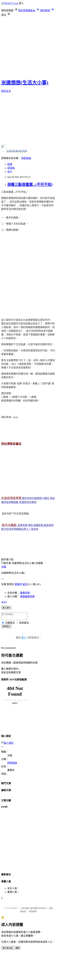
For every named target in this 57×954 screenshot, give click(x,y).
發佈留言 (6, 626)
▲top (4, 602)
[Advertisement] (28, 46)
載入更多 (6, 608)
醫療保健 (25, 593)
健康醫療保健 (27, 596)
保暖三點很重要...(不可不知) (30, 185)
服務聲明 (33, 911)
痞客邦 (18, 584)
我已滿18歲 (7, 948)
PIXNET (14, 908)
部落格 (11, 168)
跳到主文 (6, 91)
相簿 (9, 164)
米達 (3, 567)
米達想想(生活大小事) (24, 82)
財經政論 (26, 158)
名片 (9, 171)
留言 (24, 584)
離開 (17, 948)
